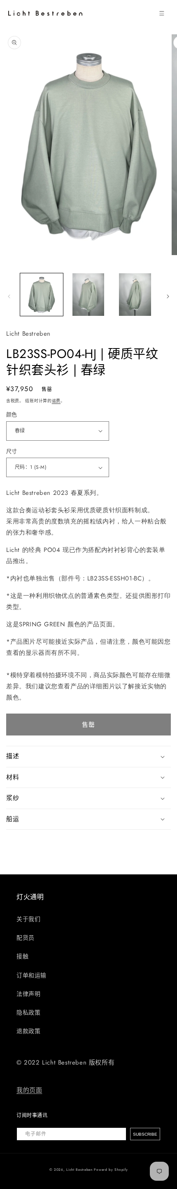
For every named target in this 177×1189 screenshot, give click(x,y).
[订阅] (145, 1134)
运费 (56, 401)
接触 (22, 956)
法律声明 (28, 994)
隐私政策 (28, 1012)
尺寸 (11, 451)
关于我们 (28, 919)
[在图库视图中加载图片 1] (41, 294)
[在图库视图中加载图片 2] (88, 294)
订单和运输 (31, 975)
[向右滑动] (168, 296)
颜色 (11, 414)
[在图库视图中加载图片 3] (135, 294)
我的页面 (29, 1090)
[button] (162, 13)
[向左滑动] (9, 296)
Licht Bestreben (79, 1169)
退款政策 (28, 1031)
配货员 (25, 938)
